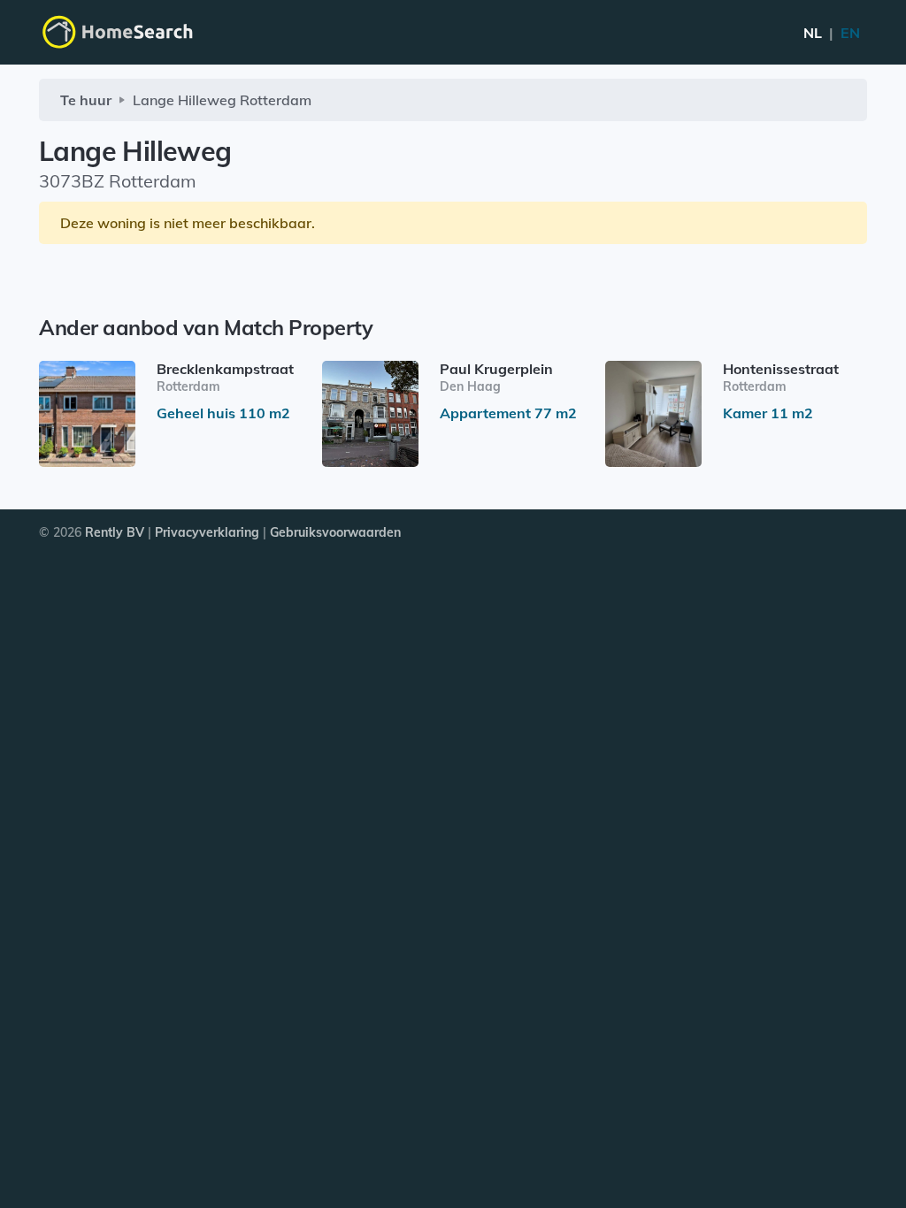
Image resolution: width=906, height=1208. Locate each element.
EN (831, 33)
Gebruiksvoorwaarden (335, 532)
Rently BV (114, 532)
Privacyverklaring (207, 532)
